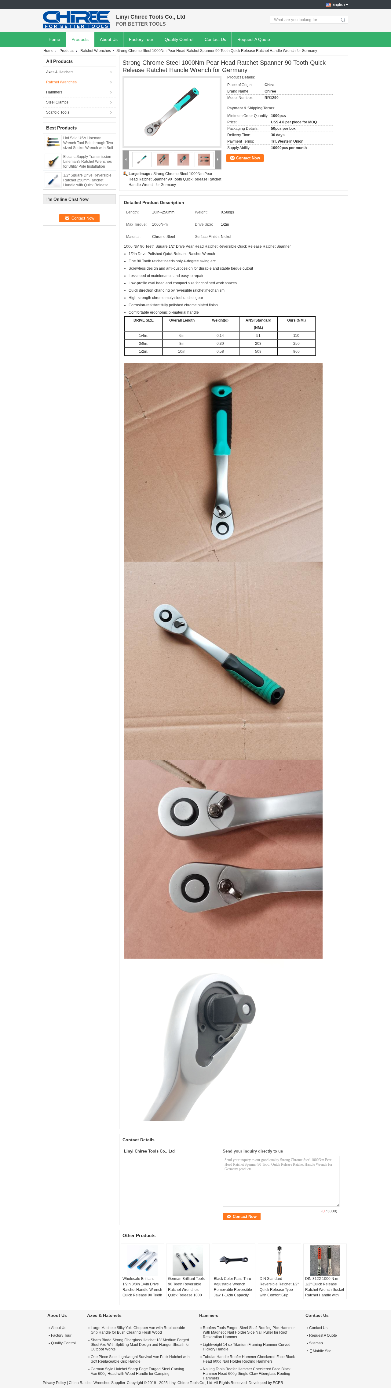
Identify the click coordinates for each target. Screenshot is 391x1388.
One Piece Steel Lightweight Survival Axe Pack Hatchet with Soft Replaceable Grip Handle (140, 1359)
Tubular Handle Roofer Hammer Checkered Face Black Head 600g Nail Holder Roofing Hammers (249, 1359)
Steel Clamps (57, 102)
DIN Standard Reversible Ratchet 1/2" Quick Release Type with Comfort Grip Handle (279, 1290)
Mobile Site (322, 1351)
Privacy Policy (54, 1383)
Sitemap (316, 1343)
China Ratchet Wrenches (89, 1383)
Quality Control (179, 39)
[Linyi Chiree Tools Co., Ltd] (76, 20)
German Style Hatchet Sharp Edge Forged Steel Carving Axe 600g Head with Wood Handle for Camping (137, 1371)
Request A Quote (253, 39)
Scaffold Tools (57, 112)
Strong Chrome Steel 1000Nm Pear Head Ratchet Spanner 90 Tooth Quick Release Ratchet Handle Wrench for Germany (175, 179)
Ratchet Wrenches (95, 51)
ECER (278, 1383)
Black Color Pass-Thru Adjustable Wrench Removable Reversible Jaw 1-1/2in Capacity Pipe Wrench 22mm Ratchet (233, 1292)
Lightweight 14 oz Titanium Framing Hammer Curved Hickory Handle (247, 1346)
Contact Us (215, 39)
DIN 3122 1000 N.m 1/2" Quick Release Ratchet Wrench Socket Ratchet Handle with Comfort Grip (324, 1290)
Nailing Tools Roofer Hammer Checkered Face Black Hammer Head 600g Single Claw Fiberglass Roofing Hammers (247, 1373)
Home (54, 39)
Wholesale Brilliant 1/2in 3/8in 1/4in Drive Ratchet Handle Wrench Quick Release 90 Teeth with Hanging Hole (142, 1290)
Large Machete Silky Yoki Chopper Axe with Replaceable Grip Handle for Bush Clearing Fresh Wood (138, 1330)
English (338, 4)
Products (80, 39)
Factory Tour (141, 39)
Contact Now (248, 158)
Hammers (54, 92)
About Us (109, 39)
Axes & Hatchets (59, 72)
